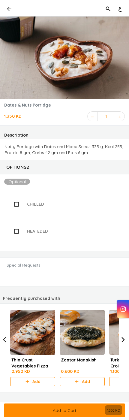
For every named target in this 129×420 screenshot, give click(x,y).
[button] (64, 167)
